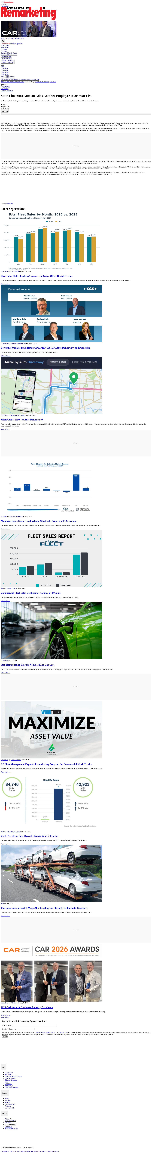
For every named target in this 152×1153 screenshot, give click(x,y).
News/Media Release (18, 415)
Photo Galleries (19, 80)
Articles (7, 80)
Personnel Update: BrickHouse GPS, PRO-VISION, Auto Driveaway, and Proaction (45, 347)
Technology (5, 72)
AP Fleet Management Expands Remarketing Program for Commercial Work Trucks (46, 764)
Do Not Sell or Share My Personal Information (43, 1151)
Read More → (5, 284)
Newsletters (4, 6)
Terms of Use (14, 1151)
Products (27, 80)
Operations (22, 2)
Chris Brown (15, 271)
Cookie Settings (30, 82)
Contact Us (39, 82)
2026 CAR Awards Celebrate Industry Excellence (27, 1007)
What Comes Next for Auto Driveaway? (22, 419)
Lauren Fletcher (16, 760)
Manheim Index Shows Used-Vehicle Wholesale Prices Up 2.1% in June (38, 521)
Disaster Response (7, 60)
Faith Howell (15, 1003)
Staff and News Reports (18, 343)
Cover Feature (8, 2)
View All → (5, 1017)
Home (3, 91)
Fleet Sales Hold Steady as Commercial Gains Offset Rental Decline (37, 276)
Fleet (2, 65)
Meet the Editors (12, 82)
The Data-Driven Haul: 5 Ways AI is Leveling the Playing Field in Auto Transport (44, 908)
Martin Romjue (12, 588)
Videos (12, 80)
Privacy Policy (5, 1151)
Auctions (16, 2)
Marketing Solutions (49, 82)
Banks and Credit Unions (9, 53)
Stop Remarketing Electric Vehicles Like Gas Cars (27, 664)
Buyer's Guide (34, 80)
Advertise (21, 82)
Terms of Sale (23, 1151)
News (3, 80)
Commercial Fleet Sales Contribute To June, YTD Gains (30, 592)
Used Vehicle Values (7, 76)
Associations (5, 45)
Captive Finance (6, 57)
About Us (4, 82)
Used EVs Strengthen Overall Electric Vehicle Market (29, 836)
